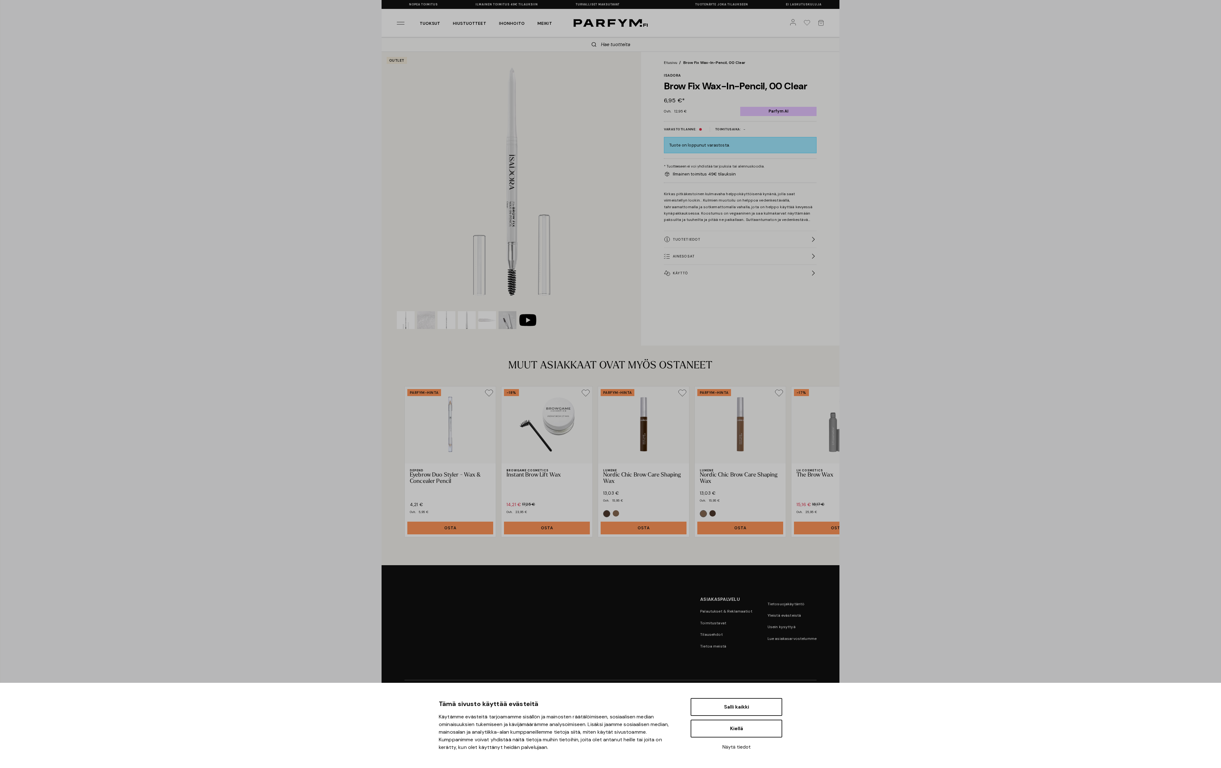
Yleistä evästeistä (784, 615)
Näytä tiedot (736, 747)
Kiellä (736, 728)
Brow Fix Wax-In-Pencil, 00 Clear (714, 62)
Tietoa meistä (713, 646)
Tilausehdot (711, 634)
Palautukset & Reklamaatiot (726, 611)
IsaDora (672, 75)
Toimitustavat (713, 623)
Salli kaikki (736, 707)
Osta (450, 528)
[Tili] (794, 23)
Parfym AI (778, 111)
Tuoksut (430, 23)
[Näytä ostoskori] (822, 23)
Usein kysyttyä (782, 626)
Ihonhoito (512, 23)
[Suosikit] (808, 23)
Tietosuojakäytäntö (786, 604)
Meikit (544, 23)
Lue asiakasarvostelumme (792, 638)
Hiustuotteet (469, 23)
